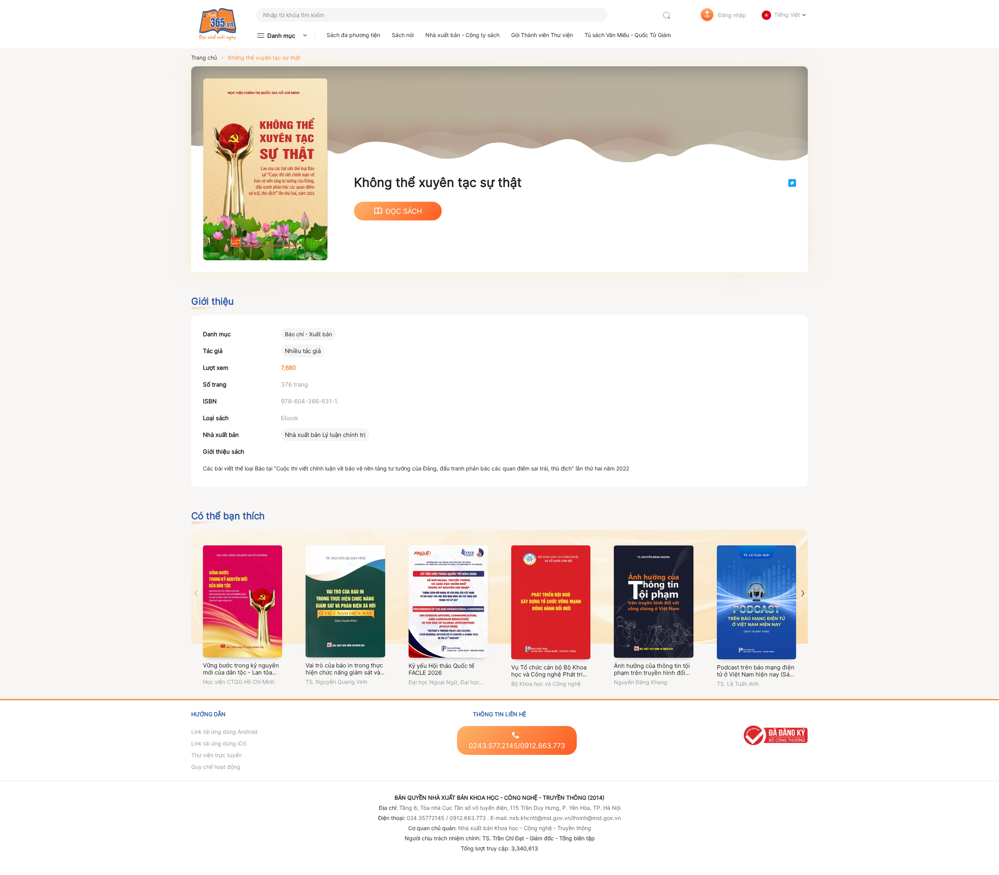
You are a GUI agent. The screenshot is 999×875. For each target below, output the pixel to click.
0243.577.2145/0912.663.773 (517, 746)
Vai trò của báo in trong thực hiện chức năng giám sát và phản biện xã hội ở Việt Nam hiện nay (344, 676)
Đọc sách (404, 211)
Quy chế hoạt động (215, 766)
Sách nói (403, 35)
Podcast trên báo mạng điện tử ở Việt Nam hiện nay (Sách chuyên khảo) (756, 674)
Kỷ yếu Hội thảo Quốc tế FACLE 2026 (442, 669)
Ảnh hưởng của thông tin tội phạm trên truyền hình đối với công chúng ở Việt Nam (652, 672)
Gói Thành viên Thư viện (542, 35)
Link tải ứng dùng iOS (219, 743)
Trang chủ (204, 57)
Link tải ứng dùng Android (224, 731)
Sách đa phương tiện (353, 35)
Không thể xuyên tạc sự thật (264, 57)
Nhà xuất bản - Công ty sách (462, 35)
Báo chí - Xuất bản (308, 334)
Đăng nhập (732, 15)
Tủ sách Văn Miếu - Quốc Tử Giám (628, 35)
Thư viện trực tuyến (216, 755)
